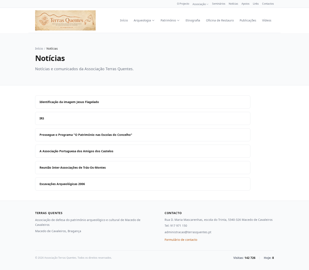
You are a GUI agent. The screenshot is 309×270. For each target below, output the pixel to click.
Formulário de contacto (181, 240)
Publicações (248, 20)
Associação (199, 4)
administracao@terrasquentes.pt (188, 232)
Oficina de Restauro (220, 20)
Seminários (218, 3)
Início (124, 20)
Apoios (246, 3)
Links (256, 3)
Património (168, 20)
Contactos (268, 3)
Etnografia (193, 20)
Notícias (233, 3)
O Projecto (183, 3)
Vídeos (266, 20)
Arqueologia (142, 20)
